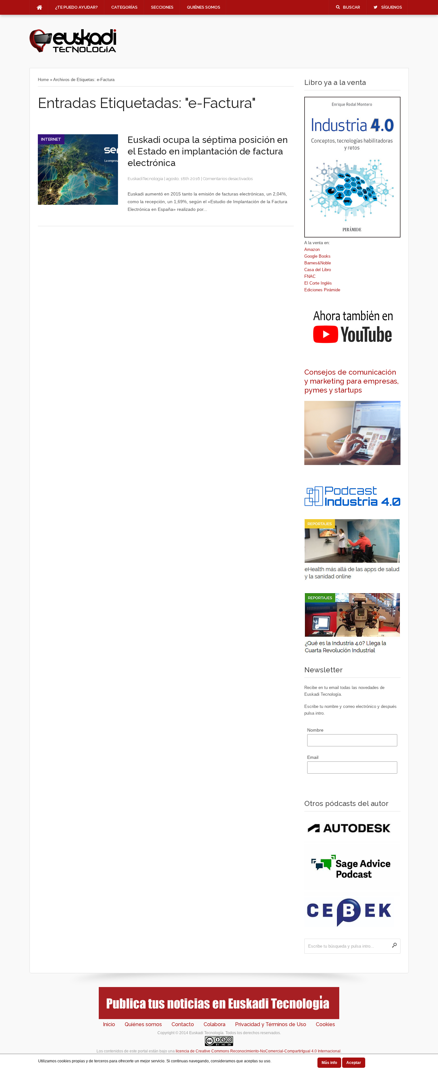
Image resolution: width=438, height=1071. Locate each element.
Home (43, 79)
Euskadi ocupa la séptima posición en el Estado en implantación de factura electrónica (208, 151)
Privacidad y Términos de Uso (270, 1024)
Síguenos (391, 7)
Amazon (312, 249)
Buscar (351, 7)
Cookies (325, 1024)
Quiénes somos (203, 7)
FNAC (310, 276)
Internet (51, 139)
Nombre (315, 730)
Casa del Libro (317, 269)
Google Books (317, 256)
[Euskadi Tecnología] (72, 51)
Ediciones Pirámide (322, 289)
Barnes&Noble (317, 263)
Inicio (109, 1024)
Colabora (214, 1024)
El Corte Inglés (318, 283)
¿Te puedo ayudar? (76, 7)
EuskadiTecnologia (145, 178)
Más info (329, 1062)
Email (312, 757)
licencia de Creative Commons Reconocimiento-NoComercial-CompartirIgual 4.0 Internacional (258, 1051)
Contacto (183, 1024)
